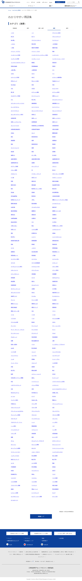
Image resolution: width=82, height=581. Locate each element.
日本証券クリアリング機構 (17, 378)
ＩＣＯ (12, 33)
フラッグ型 (34, 403)
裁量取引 (34, 211)
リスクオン (34, 478)
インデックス (55, 55)
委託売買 (34, 44)
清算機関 (54, 274)
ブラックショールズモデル (17, 411)
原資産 (33, 192)
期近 (12, 144)
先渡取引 (34, 218)
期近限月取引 (35, 144)
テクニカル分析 (14, 322)
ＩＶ (33, 33)
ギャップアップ (35, 166)
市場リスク (13, 229)
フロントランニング (15, 407)
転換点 (33, 322)
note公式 (46, 544)
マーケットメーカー (15, 452)
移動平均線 (54, 47)
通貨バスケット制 (15, 311)
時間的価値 (54, 248)
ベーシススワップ (15, 429)
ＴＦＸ (53, 311)
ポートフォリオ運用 (15, 448)
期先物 (53, 136)
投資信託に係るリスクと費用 (17, 533)
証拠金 (53, 233)
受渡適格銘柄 (35, 66)
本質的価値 (54, 433)
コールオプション (56, 203)
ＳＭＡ (12, 73)
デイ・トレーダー (56, 326)
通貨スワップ (35, 307)
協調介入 (13, 155)
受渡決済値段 (14, 66)
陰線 (53, 51)
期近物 (53, 144)
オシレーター (55, 88)
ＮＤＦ (33, 73)
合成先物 (13, 207)
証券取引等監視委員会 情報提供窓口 (32, 554)
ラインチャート (35, 470)
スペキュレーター (36, 266)
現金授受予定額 (56, 185)
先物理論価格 (14, 218)
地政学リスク (14, 296)
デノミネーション (15, 333)
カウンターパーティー (57, 99)
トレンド (34, 352)
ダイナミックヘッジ (15, 289)
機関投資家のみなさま (12, 540)
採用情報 (44, 540)
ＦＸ (53, 73)
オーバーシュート (36, 96)
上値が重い (13, 70)
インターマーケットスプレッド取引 (40, 55)
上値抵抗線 (34, 70)
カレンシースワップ (57, 110)
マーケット (27, 538)
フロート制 (34, 407)
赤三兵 (12, 36)
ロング (53, 493)
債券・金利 (41, 28)
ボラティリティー (56, 441)
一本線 (12, 47)
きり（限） (34, 155)
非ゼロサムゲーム (15, 392)
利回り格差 (54, 485)
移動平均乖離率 (35, 47)
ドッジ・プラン (56, 359)
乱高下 (53, 470)
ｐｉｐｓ (13, 396)
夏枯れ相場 (34, 370)
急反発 (53, 148)
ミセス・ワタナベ (36, 452)
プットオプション (36, 418)
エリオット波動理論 (57, 77)
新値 (12, 244)
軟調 (12, 374)
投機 (12, 340)
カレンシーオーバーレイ (37, 110)
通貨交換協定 (14, 307)
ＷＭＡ (33, 292)
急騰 (33, 148)
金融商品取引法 (14, 162)
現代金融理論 (14, 196)
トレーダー (34, 355)
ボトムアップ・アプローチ (38, 441)
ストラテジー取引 (15, 259)
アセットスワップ (56, 36)
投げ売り (13, 370)
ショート (34, 237)
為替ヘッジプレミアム (16, 122)
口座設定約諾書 (56, 196)
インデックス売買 (15, 59)
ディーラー (13, 326)
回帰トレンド (55, 96)
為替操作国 (13, 118)
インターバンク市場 (15, 55)
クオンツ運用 (14, 170)
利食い (33, 474)
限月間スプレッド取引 (37, 188)
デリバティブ (35, 333)
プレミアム (54, 418)
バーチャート (55, 385)
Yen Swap (13, 85)
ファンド (9, 538)
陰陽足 (33, 62)
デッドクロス (35, 329)
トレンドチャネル (56, 352)
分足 (53, 407)
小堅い (33, 199)
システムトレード (56, 229)
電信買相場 (54, 337)
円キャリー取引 (35, 81)
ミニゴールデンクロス (57, 452)
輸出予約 (34, 459)
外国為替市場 (55, 125)
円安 (53, 85)
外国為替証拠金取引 (15, 129)
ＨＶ (53, 70)
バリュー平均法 (35, 385)
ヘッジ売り (54, 422)
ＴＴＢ (53, 314)
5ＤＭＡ (54, 396)
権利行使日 (13, 185)
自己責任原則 (35, 251)
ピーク (33, 396)
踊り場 (12, 92)
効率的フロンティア (15, 199)
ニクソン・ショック (36, 374)
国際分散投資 (14, 203)
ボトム (12, 441)
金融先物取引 (14, 159)
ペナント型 (13, 433)
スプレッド (54, 263)
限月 (12, 188)
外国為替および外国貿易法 (38, 125)
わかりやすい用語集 (16, 10)
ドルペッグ (34, 363)
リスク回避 (54, 478)
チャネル (34, 296)
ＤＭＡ (53, 322)
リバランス (34, 485)
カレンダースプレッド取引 (17, 114)
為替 (54, 28)
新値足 (33, 244)
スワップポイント (15, 274)
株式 (28, 28)
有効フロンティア (15, 459)
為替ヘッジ (34, 118)
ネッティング (55, 378)
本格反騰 (34, 433)
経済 (67, 28)
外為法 (12, 133)
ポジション (13, 444)
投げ (53, 366)
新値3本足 (54, 244)
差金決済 (54, 218)
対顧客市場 (54, 281)
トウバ (33, 344)
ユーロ (12, 463)
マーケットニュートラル (58, 448)
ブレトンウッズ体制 (15, 415)
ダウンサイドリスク (15, 292)
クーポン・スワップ (36, 174)
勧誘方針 (21, 551)
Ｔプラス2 (13, 318)
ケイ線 (12, 177)
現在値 (12, 192)
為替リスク (54, 122)
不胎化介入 (13, 403)
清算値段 (13, 277)
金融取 (33, 162)
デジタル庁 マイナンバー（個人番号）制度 (63, 554)
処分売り (13, 237)
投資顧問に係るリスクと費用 (41, 533)
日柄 (33, 389)
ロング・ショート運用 (37, 496)
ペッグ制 (54, 429)
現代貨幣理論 (55, 192)
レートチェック (35, 493)
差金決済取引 (14, 222)
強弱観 (53, 151)
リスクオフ (13, 478)
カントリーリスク (15, 125)
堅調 (12, 181)
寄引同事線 (34, 467)
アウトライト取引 (56, 33)
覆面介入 (54, 400)
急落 (33, 151)
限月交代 (54, 188)
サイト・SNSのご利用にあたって (16, 554)
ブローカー (34, 415)
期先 (12, 136)
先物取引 (54, 214)
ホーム (28, 2)
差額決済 (34, 214)
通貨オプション (14, 303)
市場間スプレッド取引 (57, 225)
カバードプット (56, 107)
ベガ (53, 426)
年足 (12, 381)
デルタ (53, 333)
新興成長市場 (55, 240)
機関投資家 (54, 133)
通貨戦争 (54, 307)
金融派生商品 (55, 162)
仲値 (12, 366)
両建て (12, 489)
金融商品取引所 (56, 159)
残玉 (33, 225)
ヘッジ (33, 422)
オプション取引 (56, 92)
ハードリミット (35, 381)
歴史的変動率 (55, 489)
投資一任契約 (14, 344)
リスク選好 (54, 481)
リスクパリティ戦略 (15, 485)
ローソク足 (54, 496)
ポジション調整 (35, 444)
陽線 (53, 463)
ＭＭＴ (33, 77)
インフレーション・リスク (58, 59)
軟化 (53, 370)
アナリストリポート (36, 40)
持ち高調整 (34, 455)
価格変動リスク (56, 103)
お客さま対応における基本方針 (32, 551)
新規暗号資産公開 (15, 240)
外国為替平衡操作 (36, 129)
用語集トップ (41, 516)
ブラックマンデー (36, 411)
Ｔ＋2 (33, 318)
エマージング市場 (15, 77)
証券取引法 (34, 233)
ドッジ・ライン (14, 363)
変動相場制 (34, 426)
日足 (12, 389)
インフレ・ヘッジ (36, 59)
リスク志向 (34, 481)
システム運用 (35, 229)
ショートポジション (57, 237)
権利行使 (34, 181)
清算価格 (34, 274)
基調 (33, 140)
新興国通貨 (34, 240)
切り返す (54, 155)
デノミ (53, 329)
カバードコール (35, 107)
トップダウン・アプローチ (58, 344)
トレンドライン (14, 355)
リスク (53, 474)
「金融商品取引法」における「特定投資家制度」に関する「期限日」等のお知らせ (57, 551)
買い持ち (34, 99)
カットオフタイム (15, 107)
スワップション (35, 270)
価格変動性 (34, 103)
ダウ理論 (54, 289)
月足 (33, 311)
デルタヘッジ (14, 337)
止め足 (12, 348)
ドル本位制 (54, 363)
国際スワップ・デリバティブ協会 (60, 199)
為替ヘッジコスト (56, 118)
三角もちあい (14, 225)
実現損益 (34, 255)
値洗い (33, 378)
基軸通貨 (13, 140)
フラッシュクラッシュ (57, 403)
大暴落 (33, 289)
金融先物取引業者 (36, 159)
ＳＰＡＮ (13, 263)
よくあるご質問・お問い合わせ (65, 533)
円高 (33, 85)
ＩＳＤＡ (13, 44)
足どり (33, 36)
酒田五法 (13, 214)
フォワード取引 (14, 400)
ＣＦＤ (12, 248)
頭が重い (13, 40)
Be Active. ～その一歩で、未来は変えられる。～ (45, 561)
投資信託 (15, 28)
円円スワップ (14, 81)
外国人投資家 (55, 129)
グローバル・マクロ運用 (58, 174)
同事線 (33, 359)
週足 (12, 233)
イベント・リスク (36, 51)
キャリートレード (15, 148)
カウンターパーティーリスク (17, 103)
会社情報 (38, 2)
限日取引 (34, 196)
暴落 (33, 437)
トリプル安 (13, 352)
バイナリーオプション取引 (58, 381)
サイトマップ (41, 556)
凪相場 (33, 366)
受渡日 (53, 66)
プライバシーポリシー (12, 551)
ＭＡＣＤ (34, 448)
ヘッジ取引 (13, 426)
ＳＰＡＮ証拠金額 (36, 263)
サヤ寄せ (54, 222)
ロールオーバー (14, 500)
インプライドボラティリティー (18, 62)
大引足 (33, 88)
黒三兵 (53, 170)
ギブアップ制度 (14, 166)
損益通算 (13, 281)
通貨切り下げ (55, 303)
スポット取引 (55, 266)
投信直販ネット (59, 2)
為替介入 (34, 114)
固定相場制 (34, 203)
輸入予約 (54, 459)
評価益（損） (55, 392)
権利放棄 (34, 185)
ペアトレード (35, 429)
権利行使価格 (55, 181)
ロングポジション (15, 496)
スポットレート (14, 270)
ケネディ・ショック (57, 177)
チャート (13, 300)
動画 (43, 538)
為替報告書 (34, 122)
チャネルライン (56, 296)
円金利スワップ (56, 81)
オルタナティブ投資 (15, 96)
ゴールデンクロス (36, 207)
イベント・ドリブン (15, 51)
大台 (12, 88)
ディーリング (35, 326)
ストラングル (55, 259)
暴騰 (12, 437)
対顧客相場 (13, 285)
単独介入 (54, 285)
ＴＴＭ (33, 314)
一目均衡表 (54, 44)
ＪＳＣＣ (34, 248)
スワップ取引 (55, 270)
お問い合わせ (44, 2)
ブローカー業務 (56, 415)
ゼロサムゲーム (56, 277)
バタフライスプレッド (16, 385)
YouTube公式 (30, 544)
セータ (33, 277)
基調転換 (54, 140)
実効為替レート (56, 251)
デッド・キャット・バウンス (17, 329)
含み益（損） (35, 400)
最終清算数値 (14, 211)
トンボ (12, 359)
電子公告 (33, 2)
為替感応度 (54, 114)
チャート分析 (35, 300)
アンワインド (55, 40)
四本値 (53, 467)
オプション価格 (35, 92)
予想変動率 (13, 467)
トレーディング (56, 355)
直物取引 (13, 251)
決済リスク (34, 177)
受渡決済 (54, 62)
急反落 (12, 151)
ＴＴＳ (12, 314)
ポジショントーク (56, 444)
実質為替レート (14, 255)
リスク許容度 (14, 481)
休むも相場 (54, 455)
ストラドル (34, 259)
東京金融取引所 (35, 340)
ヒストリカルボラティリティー (59, 389)
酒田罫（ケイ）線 (56, 211)
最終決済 (54, 207)
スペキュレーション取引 (16, 266)
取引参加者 (34, 348)
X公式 (10, 544)
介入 (12, 99)
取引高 (53, 348)
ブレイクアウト (56, 411)
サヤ (33, 222)
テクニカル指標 (56, 318)
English (50, 2)
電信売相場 (34, 337)
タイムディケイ (35, 285)
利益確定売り (14, 474)
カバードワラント (15, 110)
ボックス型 (54, 437)
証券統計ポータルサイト (47, 554)
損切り (33, 281)
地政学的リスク (56, 292)
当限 (53, 340)
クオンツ (54, 166)
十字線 (53, 255)
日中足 (53, 374)
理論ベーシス (35, 489)
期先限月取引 (35, 136)
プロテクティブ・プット (16, 422)
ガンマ (33, 133)
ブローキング (14, 418)
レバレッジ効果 (14, 493)
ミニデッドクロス (15, 455)
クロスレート (14, 174)
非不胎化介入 (35, 392)
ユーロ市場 (34, 463)
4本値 (12, 470)
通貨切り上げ (35, 303)
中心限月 (54, 300)
